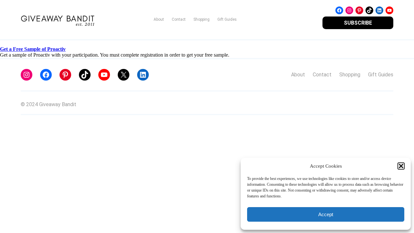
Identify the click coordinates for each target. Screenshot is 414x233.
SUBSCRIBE (358, 23)
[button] (401, 166)
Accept (325, 214)
